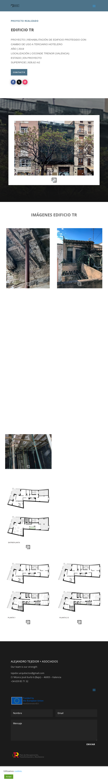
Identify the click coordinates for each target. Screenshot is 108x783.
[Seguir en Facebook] (13, 82)
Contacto (19, 72)
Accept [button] (9, 776)
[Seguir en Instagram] (25, 82)
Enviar (90, 744)
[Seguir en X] (19, 82)
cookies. (18, 771)
